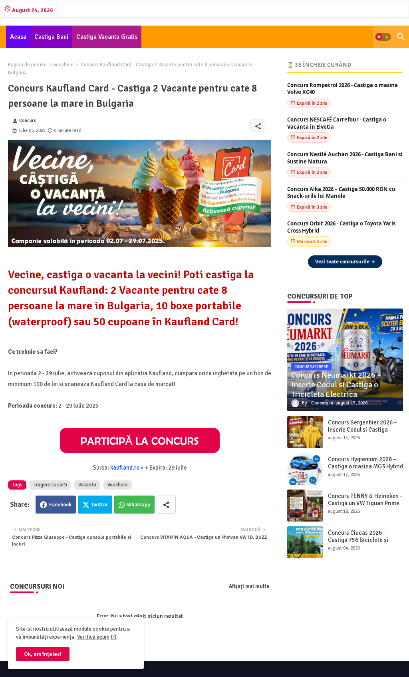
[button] (383, 37)
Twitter (99, 505)
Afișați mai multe (249, 586)
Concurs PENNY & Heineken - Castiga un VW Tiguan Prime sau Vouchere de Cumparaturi (365, 506)
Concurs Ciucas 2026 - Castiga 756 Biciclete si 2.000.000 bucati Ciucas (359, 540)
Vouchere (64, 65)
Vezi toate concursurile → (345, 261)
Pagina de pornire (27, 65)
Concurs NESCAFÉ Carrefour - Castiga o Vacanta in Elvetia (336, 123)
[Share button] (166, 505)
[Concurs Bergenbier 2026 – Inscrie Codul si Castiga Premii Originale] (305, 432)
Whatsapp (138, 505)
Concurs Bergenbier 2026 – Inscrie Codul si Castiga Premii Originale (362, 429)
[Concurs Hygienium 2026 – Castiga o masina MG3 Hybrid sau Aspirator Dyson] (305, 469)
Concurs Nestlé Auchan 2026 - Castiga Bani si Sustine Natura (344, 158)
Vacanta (87, 485)
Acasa (18, 37)
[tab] (18, 37)
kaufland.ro (124, 467)
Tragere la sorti (50, 485)
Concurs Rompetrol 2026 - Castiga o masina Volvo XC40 (342, 89)
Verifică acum (93, 636)
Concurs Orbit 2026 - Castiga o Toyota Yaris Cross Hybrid (341, 227)
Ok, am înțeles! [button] (43, 654)
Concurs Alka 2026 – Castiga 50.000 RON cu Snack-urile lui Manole (341, 193)
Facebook (60, 505)
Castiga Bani (51, 37)
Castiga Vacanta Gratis (106, 37)
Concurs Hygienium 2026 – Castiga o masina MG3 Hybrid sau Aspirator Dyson (365, 466)
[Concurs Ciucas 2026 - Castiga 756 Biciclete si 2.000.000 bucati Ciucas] (305, 542)
